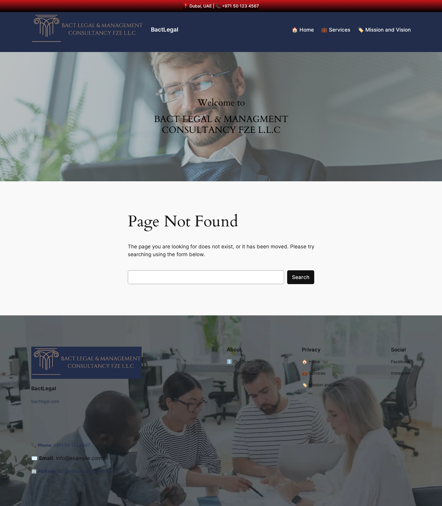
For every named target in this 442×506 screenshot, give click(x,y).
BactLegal (164, 29)
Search (300, 277)
